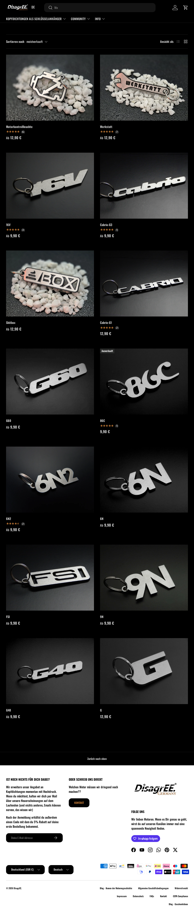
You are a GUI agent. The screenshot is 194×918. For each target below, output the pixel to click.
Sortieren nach (15, 41)
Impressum (122, 896)
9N (101, 616)
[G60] (50, 382)
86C (102, 420)
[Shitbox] (50, 283)
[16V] (50, 186)
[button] (185, 7)
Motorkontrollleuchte (19, 126)
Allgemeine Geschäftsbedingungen (153, 888)
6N (101, 518)
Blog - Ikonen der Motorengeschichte (116, 888)
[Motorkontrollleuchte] (50, 88)
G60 (8, 420)
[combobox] (100, 7)
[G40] (50, 671)
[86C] (144, 382)
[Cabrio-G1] (144, 283)
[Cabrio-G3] (144, 186)
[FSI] (50, 578)
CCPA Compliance (180, 896)
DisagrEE (17, 888)
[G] (144, 671)
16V (8, 224)
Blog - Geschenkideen (178, 904)
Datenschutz (138, 896)
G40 (8, 710)
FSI (8, 616)
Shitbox (10, 322)
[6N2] (50, 480)
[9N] (144, 578)
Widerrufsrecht (181, 888)
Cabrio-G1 (106, 322)
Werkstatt (106, 126)
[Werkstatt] (144, 88)
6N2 (8, 518)
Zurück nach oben (97, 759)
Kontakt (79, 803)
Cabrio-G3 (106, 224)
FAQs (152, 896)
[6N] (144, 480)
